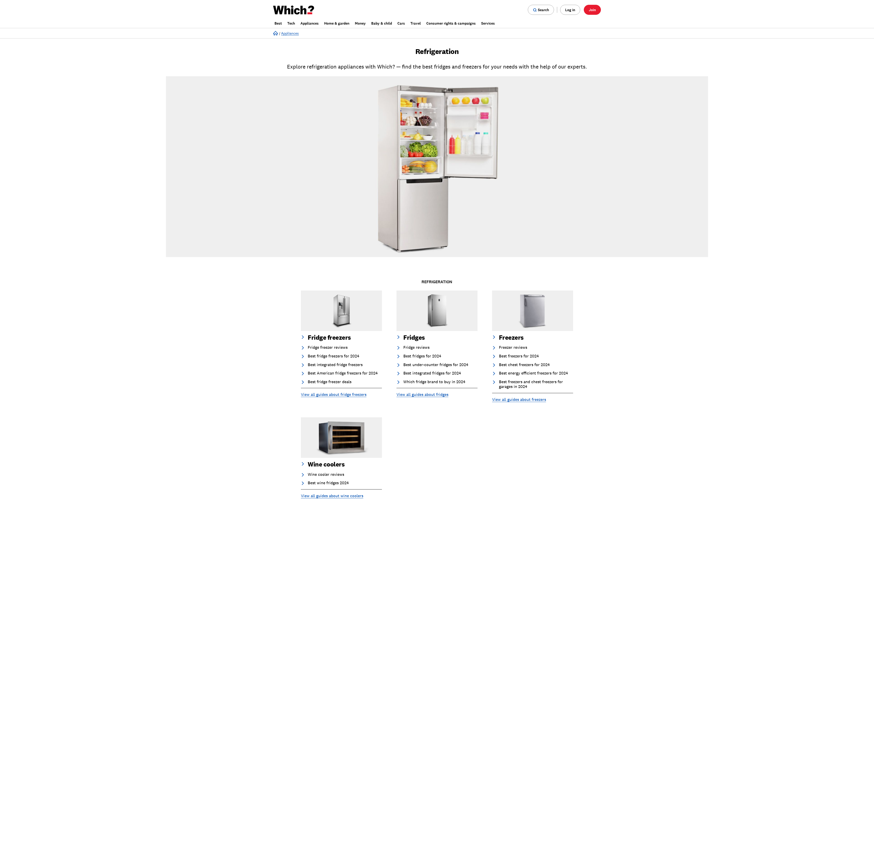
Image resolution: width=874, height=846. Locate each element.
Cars (401, 23)
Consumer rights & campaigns (451, 23)
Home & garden (336, 23)
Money (360, 23)
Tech (291, 23)
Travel (415, 23)
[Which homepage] (295, 10)
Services (488, 23)
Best (278, 23)
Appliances (309, 23)
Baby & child (381, 23)
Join (592, 10)
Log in (570, 10)
